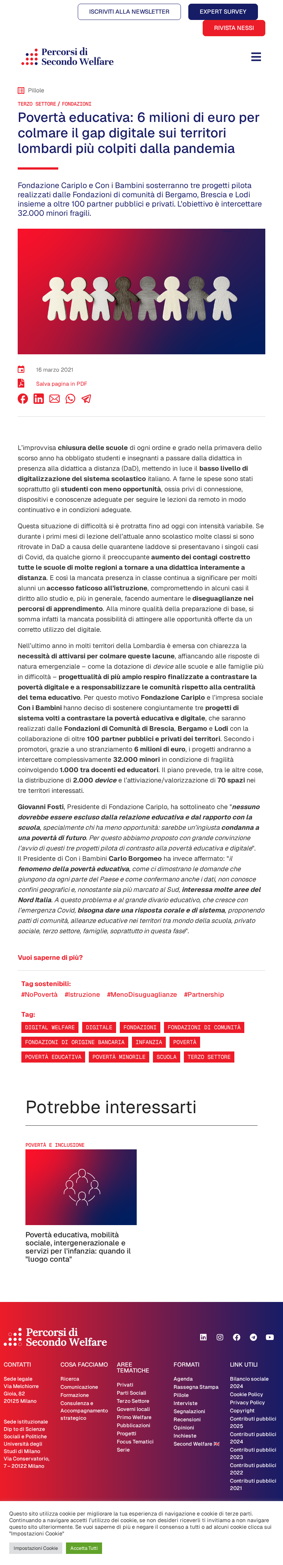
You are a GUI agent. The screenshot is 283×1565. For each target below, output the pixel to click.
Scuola (167, 1056)
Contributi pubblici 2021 (253, 1484)
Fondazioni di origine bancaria (75, 1042)
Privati (125, 1384)
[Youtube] (269, 1337)
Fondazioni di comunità (204, 1027)
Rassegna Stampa (196, 1387)
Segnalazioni (189, 1411)
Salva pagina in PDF (61, 383)
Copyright (242, 1410)
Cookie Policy (246, 1394)
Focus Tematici (135, 1441)
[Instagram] (220, 1337)
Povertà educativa (53, 1056)
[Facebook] (23, 401)
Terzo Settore (37, 103)
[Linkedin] (203, 1337)
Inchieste (185, 1435)
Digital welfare (50, 1027)
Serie (123, 1449)
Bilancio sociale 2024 (249, 1382)
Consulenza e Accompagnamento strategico (84, 1410)
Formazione (74, 1395)
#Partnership (204, 994)
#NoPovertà (39, 994)
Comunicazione (79, 1387)
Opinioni (184, 1427)
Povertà (184, 1042)
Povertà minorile (119, 1056)
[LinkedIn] (39, 401)
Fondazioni (76, 103)
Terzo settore (209, 1056)
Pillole (181, 1395)
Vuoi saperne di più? (50, 957)
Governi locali (133, 1409)
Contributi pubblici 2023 (253, 1453)
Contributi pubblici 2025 (253, 1422)
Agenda (183, 1378)
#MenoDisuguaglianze (142, 994)
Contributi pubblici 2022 (253, 1469)
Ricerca (69, 1378)
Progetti (126, 1433)
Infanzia (149, 1042)
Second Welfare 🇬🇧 (197, 1443)
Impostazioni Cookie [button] (36, 1548)
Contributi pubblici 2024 (253, 1438)
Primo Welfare (134, 1417)
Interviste (186, 1403)
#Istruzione (82, 994)
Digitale (99, 1027)
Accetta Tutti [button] (84, 1548)
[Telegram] (253, 1337)
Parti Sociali (131, 1393)
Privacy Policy (247, 1402)
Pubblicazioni (133, 1425)
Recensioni (187, 1419)
